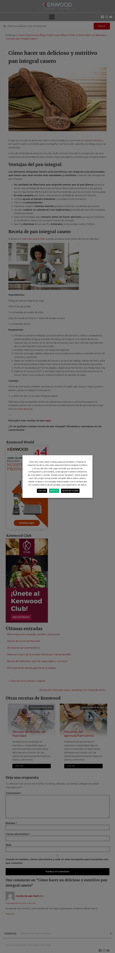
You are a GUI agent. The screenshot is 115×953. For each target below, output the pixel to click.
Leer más (42, 491)
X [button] (89, 458)
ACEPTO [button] (54, 491)
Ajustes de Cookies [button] (70, 491)
